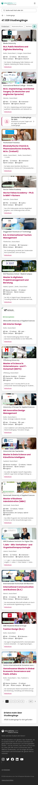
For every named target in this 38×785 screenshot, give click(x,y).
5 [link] (22, 701)
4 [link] (18, 701)
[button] (17, 26)
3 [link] (14, 701)
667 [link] (31, 701)
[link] (10, 15)
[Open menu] (34, 3)
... (26, 701)
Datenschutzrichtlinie (7, 780)
